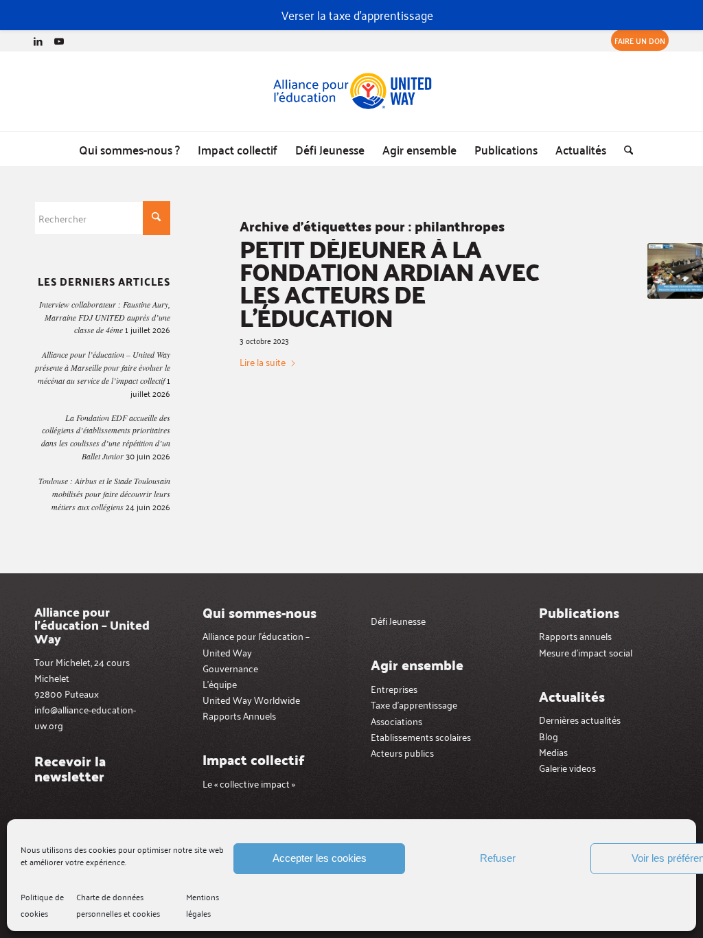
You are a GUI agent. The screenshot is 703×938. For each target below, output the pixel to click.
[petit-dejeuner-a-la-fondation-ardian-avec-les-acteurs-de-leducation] (675, 271)
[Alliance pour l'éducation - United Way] (351, 91)
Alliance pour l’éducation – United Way (256, 643)
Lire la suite (263, 362)
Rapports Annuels (239, 715)
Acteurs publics (402, 752)
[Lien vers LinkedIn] (38, 40)
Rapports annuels (575, 635)
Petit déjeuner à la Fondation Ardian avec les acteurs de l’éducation (390, 282)
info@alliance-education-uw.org (85, 716)
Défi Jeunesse (398, 620)
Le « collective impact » (249, 783)
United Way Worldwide (251, 699)
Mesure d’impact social (585, 652)
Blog (548, 735)
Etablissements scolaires (421, 736)
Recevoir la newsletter (70, 768)
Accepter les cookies (320, 858)
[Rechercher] (624, 149)
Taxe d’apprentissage (414, 704)
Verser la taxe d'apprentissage (357, 14)
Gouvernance (230, 667)
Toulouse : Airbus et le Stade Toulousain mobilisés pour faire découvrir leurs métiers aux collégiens (104, 493)
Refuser (498, 858)
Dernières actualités (580, 719)
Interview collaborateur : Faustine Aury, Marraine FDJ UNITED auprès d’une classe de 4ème (104, 317)
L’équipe (220, 683)
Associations (396, 720)
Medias (553, 751)
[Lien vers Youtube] (59, 40)
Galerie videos (567, 767)
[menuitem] (636, 40)
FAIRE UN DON (639, 40)
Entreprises (394, 688)
